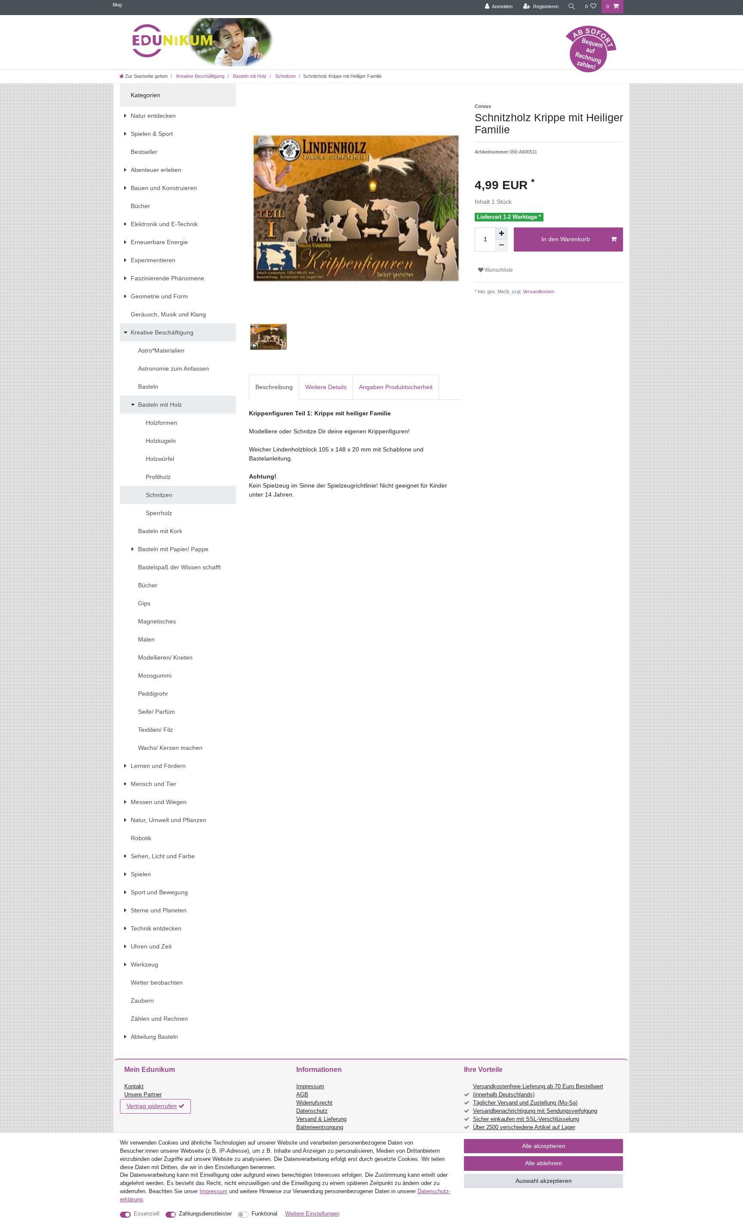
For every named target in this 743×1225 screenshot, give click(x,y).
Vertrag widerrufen (151, 1105)
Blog (117, 4)
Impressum (310, 1087)
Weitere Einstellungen (312, 1214)
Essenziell (147, 1214)
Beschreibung (274, 387)
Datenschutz (312, 1111)
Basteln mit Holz (249, 76)
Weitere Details (326, 387)
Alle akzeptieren (543, 1145)
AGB (302, 1095)
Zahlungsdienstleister (205, 1214)
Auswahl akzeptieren (544, 1180)
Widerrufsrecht (314, 1103)
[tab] (274, 387)
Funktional (264, 1214)
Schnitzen (285, 76)
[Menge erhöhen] (501, 233)
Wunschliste (498, 270)
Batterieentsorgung (319, 1127)
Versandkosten (538, 291)
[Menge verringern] (501, 245)
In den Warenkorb (565, 239)
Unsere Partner (143, 1095)
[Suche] (571, 6)
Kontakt (134, 1087)
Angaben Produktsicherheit (396, 387)
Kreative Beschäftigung (199, 76)
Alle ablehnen (543, 1163)
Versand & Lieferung (321, 1119)
